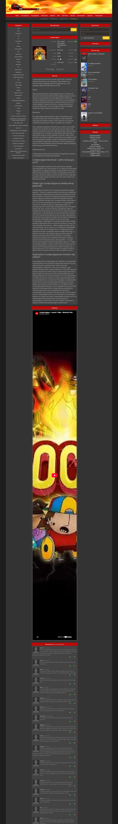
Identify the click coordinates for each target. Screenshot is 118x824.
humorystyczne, (61, 45)
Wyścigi (72, 15)
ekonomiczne (18, 69)
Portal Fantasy (18, 106)
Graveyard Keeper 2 (95, 135)
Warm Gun (18, 128)
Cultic (89, 97)
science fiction (18, 49)
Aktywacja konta (64, 19)
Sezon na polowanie (18, 146)
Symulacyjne (81, 15)
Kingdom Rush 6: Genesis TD (95, 148)
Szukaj (74, 29)
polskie (18, 87)
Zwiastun (55, 308)
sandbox (18, 103)
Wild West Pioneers (95, 137)
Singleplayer (18, 72)
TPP (18, 44)
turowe (18, 62)
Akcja (17, 15)
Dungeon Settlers (95, 155)
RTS (18, 67)
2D (18, 38)
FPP (18, 36)
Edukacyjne (44, 15)
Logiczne (90, 15)
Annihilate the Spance (18, 138)
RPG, (58, 41)
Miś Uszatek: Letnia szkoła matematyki (18, 125)
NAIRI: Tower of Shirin (18, 158)
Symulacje (18, 64)
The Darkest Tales (93, 88)
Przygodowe (35, 15)
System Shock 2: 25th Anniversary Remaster (18, 152)
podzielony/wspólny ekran (18, 100)
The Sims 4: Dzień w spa (18, 136)
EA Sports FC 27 (95, 139)
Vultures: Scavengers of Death (18, 116)
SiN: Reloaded (95, 144)
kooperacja (18, 54)
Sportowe (65, 15)
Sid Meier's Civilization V (18, 143)
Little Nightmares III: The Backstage (18, 130)
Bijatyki (52, 15)
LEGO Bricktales (92, 79)
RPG (58, 15)
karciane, (62, 43)
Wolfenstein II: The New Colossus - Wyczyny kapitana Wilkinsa (18, 119)
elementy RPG (18, 95)
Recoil (18, 113)
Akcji (18, 31)
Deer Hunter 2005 (18, 123)
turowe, (62, 41)
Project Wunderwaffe (94, 72)
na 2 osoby (18, 82)
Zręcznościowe (18, 56)
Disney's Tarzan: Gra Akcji (18, 155)
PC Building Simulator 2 (94, 63)
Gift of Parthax (18, 148)
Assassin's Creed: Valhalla (95, 113)
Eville (89, 104)
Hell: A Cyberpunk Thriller (18, 133)
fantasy (18, 46)
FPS (18, 80)
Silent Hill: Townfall (95, 146)
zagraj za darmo (18, 93)
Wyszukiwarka (53, 19)
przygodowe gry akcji (18, 75)
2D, (58, 43)
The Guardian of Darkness (18, 141)
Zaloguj (106, 38)
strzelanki (18, 59)
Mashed (18, 111)
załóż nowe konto (89, 38)
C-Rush (18, 108)
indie (18, 28)
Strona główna (44, 19)
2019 (62, 62)
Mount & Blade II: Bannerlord (96, 54)
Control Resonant (95, 150)
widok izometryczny (18, 77)
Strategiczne (25, 15)
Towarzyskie (99, 15)
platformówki (18, 85)
